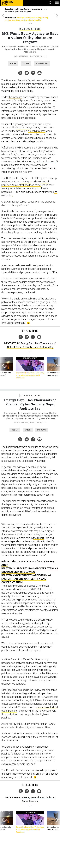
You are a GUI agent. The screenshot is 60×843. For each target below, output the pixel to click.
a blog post (49, 161)
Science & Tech (30, 29)
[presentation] (3, 368)
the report (38, 537)
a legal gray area (36, 131)
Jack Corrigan (21, 56)
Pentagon (26, 181)
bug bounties (23, 127)
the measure (15, 97)
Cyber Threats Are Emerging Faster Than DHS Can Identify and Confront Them (26, 579)
